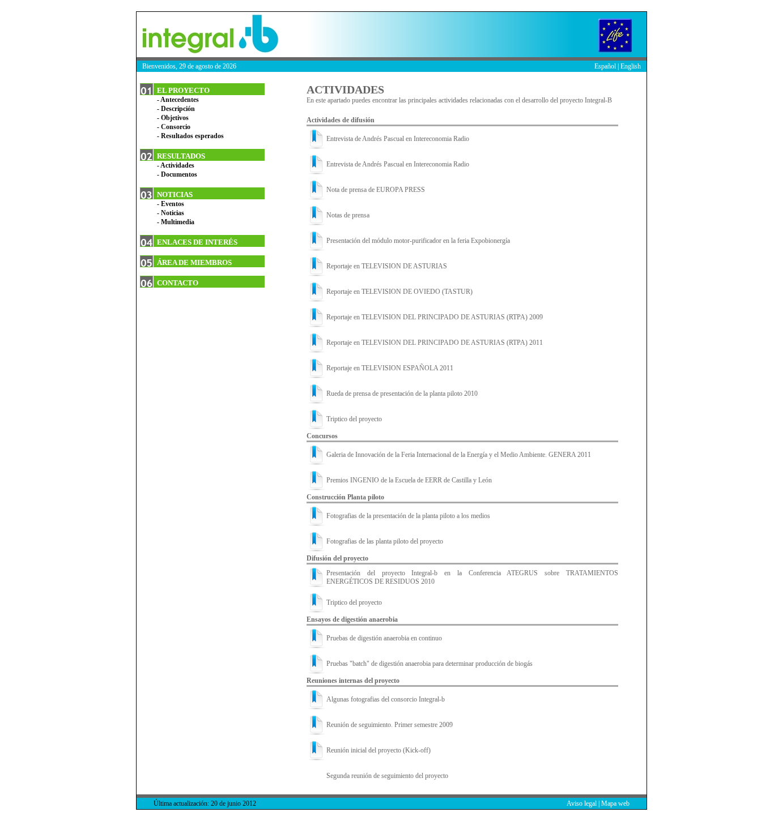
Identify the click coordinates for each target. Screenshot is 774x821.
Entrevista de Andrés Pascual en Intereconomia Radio (397, 139)
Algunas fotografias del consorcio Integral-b (385, 699)
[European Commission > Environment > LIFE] (618, 34)
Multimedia (177, 222)
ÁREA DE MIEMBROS (194, 262)
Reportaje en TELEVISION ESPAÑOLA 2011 (389, 368)
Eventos (172, 204)
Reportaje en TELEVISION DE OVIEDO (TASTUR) (399, 292)
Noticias (172, 213)
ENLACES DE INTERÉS (197, 242)
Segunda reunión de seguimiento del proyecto (387, 776)
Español (605, 66)
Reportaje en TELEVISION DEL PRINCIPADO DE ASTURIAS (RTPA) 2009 (434, 317)
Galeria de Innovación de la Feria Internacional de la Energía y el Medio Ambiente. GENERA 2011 (458, 455)
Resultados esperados (192, 136)
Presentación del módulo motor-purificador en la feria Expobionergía (418, 241)
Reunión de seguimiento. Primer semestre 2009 (389, 725)
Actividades (177, 165)
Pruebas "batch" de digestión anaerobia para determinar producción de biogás (429, 664)
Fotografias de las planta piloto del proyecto (384, 541)
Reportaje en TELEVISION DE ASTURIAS (386, 266)
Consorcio (175, 127)
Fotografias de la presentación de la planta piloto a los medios (408, 516)
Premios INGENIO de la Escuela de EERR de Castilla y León (409, 480)
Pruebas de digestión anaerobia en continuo (384, 638)
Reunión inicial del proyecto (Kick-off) (378, 750)
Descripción (178, 109)
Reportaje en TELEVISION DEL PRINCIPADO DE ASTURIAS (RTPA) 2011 (434, 343)
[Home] (207, 34)
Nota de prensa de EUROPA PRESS (375, 190)
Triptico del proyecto (354, 419)
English (630, 66)
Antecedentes (179, 100)
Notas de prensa (347, 215)
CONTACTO (177, 283)
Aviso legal (582, 803)
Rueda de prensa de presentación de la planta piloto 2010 (402, 393)
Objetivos (175, 118)
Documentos (179, 174)
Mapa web (615, 803)
